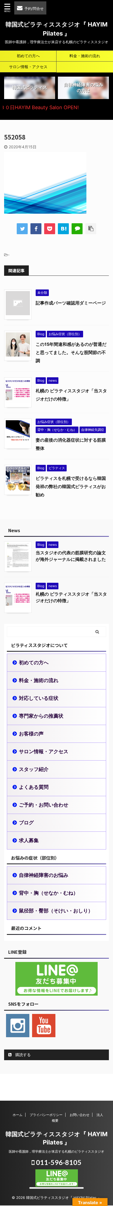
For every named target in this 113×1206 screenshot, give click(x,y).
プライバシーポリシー (46, 1115)
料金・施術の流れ (84, 55)
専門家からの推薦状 (41, 716)
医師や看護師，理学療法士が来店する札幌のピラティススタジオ (56, 1151)
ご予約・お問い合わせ (43, 805)
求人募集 (29, 840)
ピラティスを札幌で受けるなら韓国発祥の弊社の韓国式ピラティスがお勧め (71, 486)
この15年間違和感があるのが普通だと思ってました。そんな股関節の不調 (71, 352)
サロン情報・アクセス (28, 66)
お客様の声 (31, 734)
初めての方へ (28, 55)
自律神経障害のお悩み (43, 875)
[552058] (63, 228)
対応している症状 (38, 698)
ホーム (17, 1115)
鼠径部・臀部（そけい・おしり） (56, 911)
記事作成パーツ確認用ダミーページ (71, 303)
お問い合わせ (79, 1115)
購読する (22, 1054)
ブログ (26, 822)
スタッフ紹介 (34, 769)
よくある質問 (34, 787)
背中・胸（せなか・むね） (48, 893)
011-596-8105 (58, 1162)
